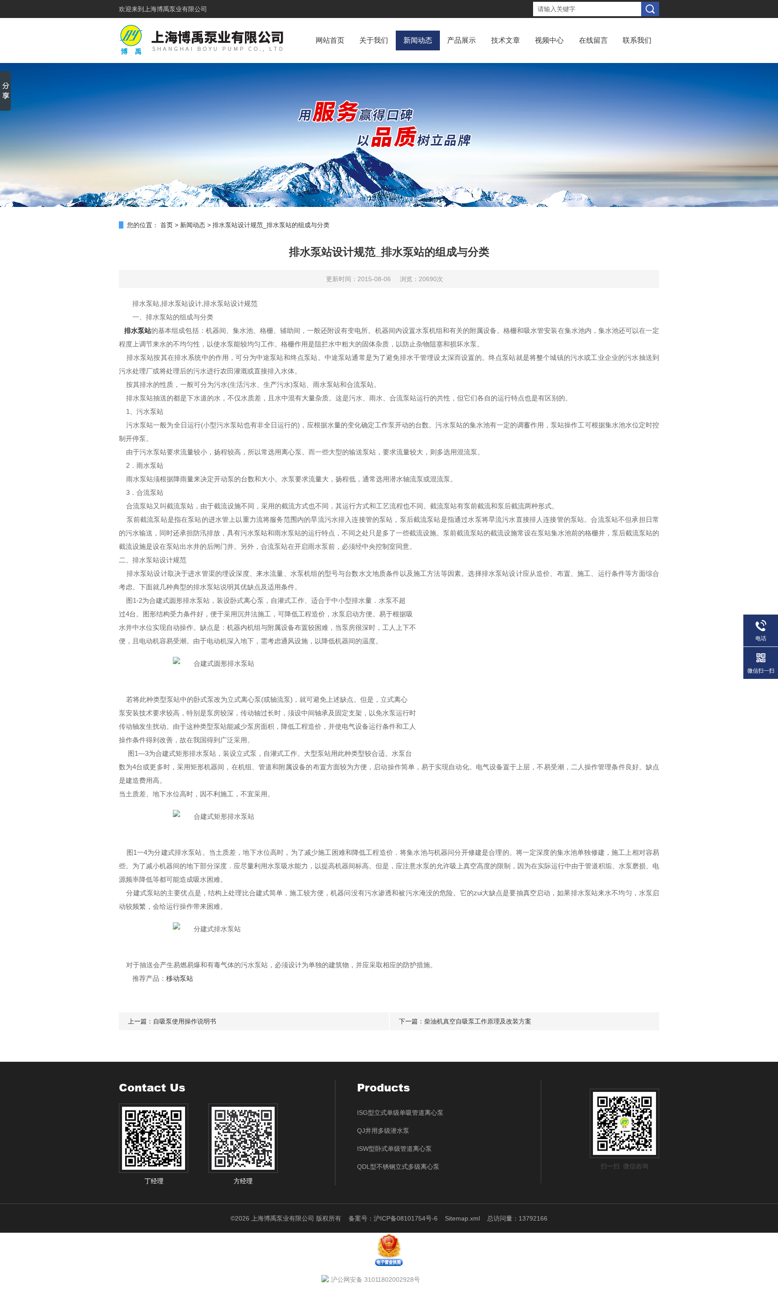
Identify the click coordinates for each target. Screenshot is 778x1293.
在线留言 (593, 40)
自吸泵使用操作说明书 (184, 1021)
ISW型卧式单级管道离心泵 (394, 1148)
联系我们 (637, 40)
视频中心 (549, 40)
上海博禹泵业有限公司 (175, 9)
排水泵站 (137, 330)
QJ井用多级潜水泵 (383, 1130)
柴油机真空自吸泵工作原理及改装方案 (477, 1021)
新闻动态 (417, 40)
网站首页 (330, 40)
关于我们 (373, 40)
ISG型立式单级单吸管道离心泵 (400, 1112)
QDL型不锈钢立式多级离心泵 (398, 1166)
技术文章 (505, 40)
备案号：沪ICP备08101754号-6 (393, 1218)
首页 (166, 225)
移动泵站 (179, 978)
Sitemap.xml (462, 1218)
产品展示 (461, 40)
